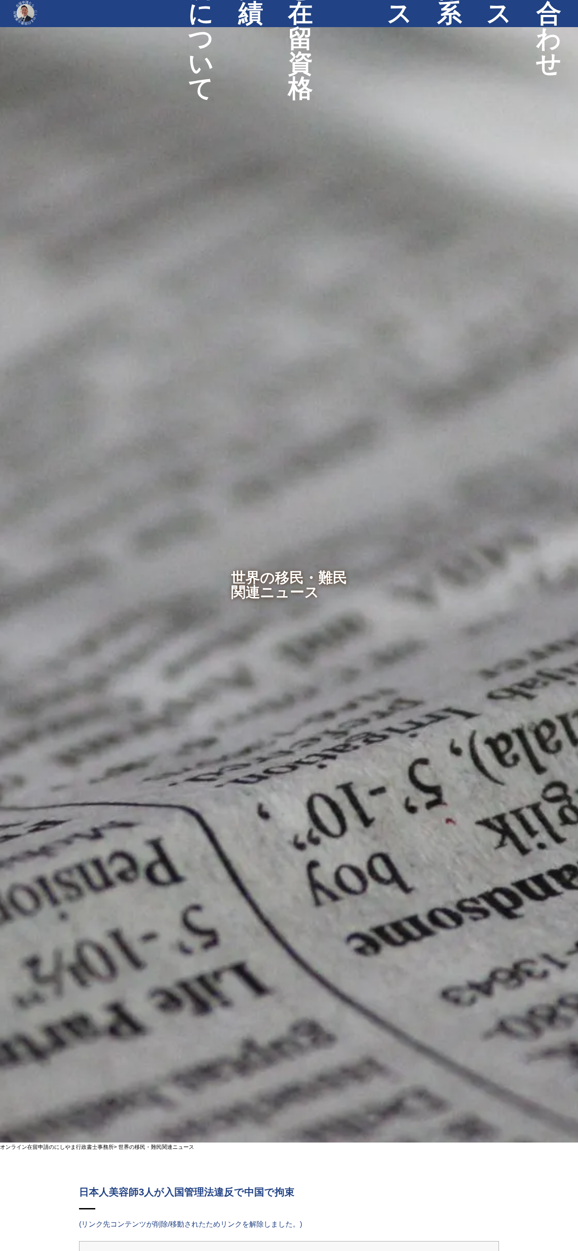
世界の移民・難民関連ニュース (156, 1147)
